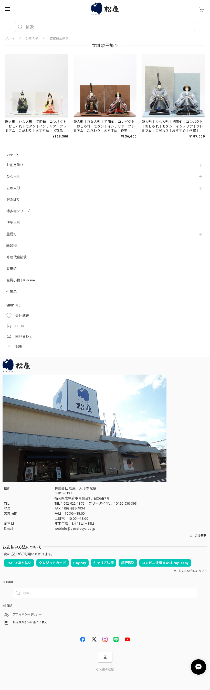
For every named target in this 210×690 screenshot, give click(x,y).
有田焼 (11, 269)
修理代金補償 (16, 257)
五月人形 (13, 188)
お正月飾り (15, 165)
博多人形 (13, 223)
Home (9, 38)
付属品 (11, 292)
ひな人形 (13, 176)
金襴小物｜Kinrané (20, 280)
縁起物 (11, 246)
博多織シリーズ (18, 211)
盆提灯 (11, 234)
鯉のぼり (13, 199)
